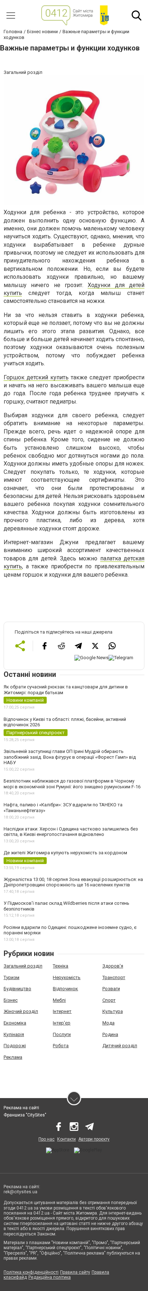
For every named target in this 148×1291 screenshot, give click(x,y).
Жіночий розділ (21, 1011)
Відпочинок (65, 988)
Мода (108, 1023)
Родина (110, 1034)
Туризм (11, 977)
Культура (112, 1011)
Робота (61, 1045)
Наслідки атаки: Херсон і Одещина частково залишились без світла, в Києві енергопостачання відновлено (71, 831)
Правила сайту (75, 1272)
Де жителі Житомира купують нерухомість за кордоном (65, 852)
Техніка (60, 966)
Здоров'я (112, 966)
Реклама (13, 1057)
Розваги (111, 988)
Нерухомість (66, 977)
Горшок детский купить (36, 377)
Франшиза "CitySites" (25, 1115)
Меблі (59, 1000)
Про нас (46, 1139)
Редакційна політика (49, 1277)
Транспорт (113, 977)
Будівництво (17, 988)
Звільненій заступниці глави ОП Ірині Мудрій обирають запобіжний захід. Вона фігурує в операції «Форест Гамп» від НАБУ (70, 757)
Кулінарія (14, 1034)
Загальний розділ (23, 966)
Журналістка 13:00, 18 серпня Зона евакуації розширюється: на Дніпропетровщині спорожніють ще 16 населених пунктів (73, 882)
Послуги (62, 1034)
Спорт (109, 1000)
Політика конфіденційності (31, 1272)
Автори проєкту (94, 1139)
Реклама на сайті (21, 1107)
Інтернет (62, 1011)
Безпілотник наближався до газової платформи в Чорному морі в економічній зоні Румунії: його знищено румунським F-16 (72, 783)
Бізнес (11, 1000)
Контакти (66, 1139)
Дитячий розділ (119, 1045)
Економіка (15, 1023)
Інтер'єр (61, 1023)
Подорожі (15, 1045)
